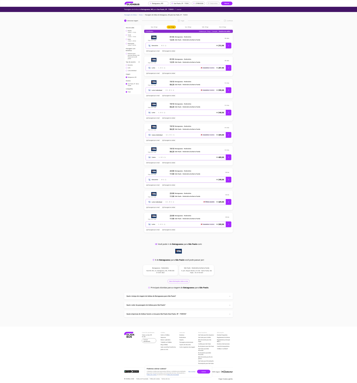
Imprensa (163, 337)
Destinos (181, 335)
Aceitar (204, 371)
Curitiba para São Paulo (204, 344)
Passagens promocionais (186, 342)
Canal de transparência (223, 346)
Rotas (141, 15)
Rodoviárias (182, 337)
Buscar (227, 3)
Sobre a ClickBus (165, 335)
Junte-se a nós (164, 349)
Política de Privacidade (142, 379)
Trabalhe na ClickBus (166, 342)
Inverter (179, 9)
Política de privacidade (173, 374)
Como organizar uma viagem (187, 347)
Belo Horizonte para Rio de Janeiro (205, 357)
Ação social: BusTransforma (168, 347)
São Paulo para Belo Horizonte (203, 349)
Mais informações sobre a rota (178, 281)
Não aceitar (191, 371)
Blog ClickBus (164, 344)
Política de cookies (152, 374)
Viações (181, 340)
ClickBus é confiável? (222, 349)
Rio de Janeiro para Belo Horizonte (204, 353)
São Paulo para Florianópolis (206, 361)
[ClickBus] (132, 3)
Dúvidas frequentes (222, 335)
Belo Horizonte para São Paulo (204, 340)
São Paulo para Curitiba (204, 337)
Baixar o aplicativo (165, 340)
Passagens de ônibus (130, 15)
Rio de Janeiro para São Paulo (206, 346)
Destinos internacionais (223, 344)
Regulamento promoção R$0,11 (223, 340)
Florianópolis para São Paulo (206, 363)
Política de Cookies (155, 379)
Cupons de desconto (185, 344)
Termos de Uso (165, 379)
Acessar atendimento (146, 340)
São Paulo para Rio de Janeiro (206, 335)
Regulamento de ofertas (223, 337)
